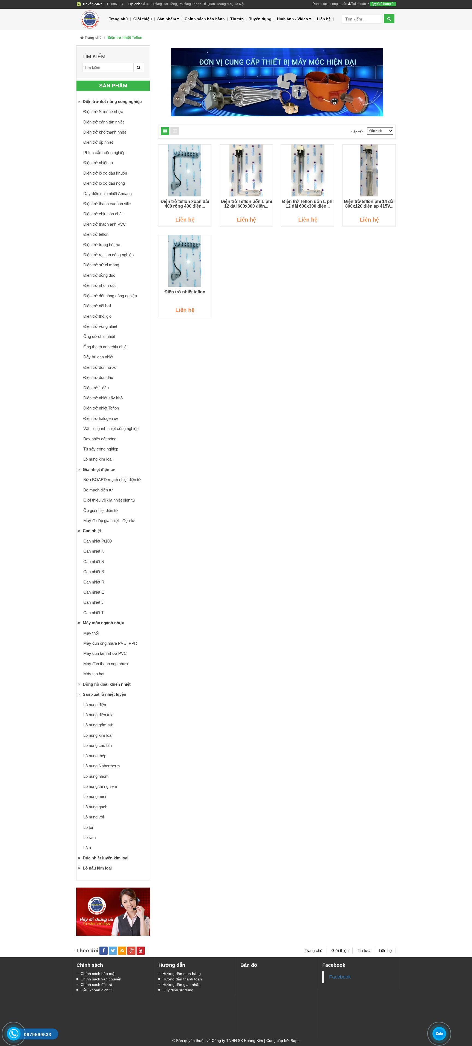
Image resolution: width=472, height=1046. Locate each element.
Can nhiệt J (93, 602)
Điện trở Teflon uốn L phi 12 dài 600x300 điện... (246, 204)
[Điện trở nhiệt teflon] (184, 261)
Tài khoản (358, 4)
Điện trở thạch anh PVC (104, 224)
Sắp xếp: (357, 132)
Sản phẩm (166, 19)
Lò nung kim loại (97, 459)
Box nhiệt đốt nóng (99, 439)
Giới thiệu (142, 19)
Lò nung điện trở (97, 714)
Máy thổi (91, 633)
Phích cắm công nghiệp (104, 152)
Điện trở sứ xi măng (101, 265)
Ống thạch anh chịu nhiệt (105, 346)
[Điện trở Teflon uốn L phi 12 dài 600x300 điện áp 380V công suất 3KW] (307, 170)
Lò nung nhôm (96, 776)
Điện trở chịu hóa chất (103, 213)
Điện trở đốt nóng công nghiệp (112, 101)
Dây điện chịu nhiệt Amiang (107, 193)
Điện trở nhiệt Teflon (101, 408)
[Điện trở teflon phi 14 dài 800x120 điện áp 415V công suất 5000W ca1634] (369, 170)
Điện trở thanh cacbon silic (107, 203)
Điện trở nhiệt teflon (184, 292)
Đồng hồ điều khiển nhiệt (106, 684)
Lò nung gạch (95, 807)
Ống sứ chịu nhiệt (99, 336)
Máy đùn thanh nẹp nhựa (105, 663)
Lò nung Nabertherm (101, 766)
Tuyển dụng (260, 19)
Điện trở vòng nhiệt (100, 326)
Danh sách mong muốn (329, 4)
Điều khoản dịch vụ (97, 990)
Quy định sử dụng (178, 990)
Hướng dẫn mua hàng (182, 973)
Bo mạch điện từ (98, 490)
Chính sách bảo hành (205, 19)
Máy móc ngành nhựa (103, 622)
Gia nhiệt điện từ (98, 469)
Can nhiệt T (93, 612)
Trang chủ (118, 19)
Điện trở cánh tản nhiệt (103, 122)
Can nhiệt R (93, 582)
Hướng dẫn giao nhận (181, 984)
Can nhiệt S (93, 561)
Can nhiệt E (93, 592)
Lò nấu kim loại (97, 868)
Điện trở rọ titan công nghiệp (108, 254)
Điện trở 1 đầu (96, 387)
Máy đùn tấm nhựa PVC (105, 653)
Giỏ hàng (385, 4)
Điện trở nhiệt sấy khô (103, 398)
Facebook (340, 977)
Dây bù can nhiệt (98, 357)
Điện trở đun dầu (98, 377)
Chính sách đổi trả (96, 984)
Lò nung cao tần (97, 745)
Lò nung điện (94, 704)
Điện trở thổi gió (97, 316)
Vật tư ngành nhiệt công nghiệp (110, 428)
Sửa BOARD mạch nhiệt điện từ (112, 479)
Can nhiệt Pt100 (97, 541)
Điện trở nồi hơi (97, 306)
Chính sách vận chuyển (101, 979)
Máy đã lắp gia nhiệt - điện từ (109, 520)
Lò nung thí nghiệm (100, 786)
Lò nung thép (94, 755)
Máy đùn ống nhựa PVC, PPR (110, 643)
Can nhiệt (91, 530)
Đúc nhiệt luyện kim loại (105, 858)
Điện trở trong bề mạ (101, 244)
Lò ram (89, 837)
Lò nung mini (94, 796)
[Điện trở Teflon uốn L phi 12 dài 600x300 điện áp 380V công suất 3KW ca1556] (246, 170)
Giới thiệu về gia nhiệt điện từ (109, 500)
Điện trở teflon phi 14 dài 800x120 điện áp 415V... (369, 204)
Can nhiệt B (93, 571)
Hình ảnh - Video (292, 19)
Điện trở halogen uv (100, 418)
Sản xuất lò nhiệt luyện (104, 694)
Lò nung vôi (93, 817)
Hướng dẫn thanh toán (182, 979)
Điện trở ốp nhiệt (98, 142)
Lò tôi (88, 827)
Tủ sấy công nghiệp (100, 449)
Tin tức (237, 19)
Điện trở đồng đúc (99, 275)
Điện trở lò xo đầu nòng (104, 183)
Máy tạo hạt (93, 673)
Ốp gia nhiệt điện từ (100, 510)
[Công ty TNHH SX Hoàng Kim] (90, 19)
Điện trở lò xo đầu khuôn (105, 173)
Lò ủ (87, 847)
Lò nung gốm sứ (98, 725)
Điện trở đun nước (99, 367)
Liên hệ (324, 19)
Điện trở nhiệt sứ (98, 162)
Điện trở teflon (95, 234)
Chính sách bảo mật (98, 973)
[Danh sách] (165, 131)
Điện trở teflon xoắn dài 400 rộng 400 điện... (185, 204)
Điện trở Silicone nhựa (103, 111)
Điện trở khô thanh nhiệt (104, 132)
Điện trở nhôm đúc (100, 285)
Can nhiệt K (93, 551)
